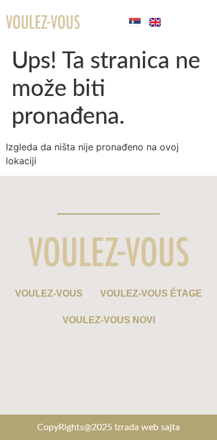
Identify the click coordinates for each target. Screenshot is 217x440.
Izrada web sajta (147, 427)
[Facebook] (56, 394)
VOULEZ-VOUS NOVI (108, 320)
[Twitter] (126, 394)
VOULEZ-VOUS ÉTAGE (151, 293)
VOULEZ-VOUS (49, 293)
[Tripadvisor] (160, 394)
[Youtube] (91, 394)
